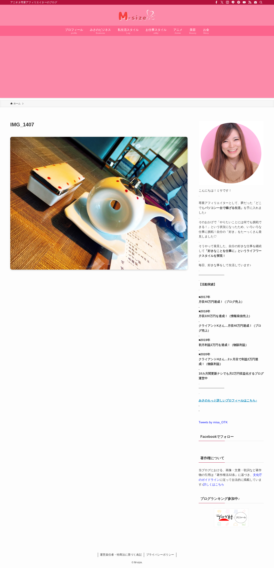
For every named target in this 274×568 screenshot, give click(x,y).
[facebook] (216, 2)
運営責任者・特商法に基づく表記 (121, 554)
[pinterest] (238, 2)
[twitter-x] (222, 2)
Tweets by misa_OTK (213, 422)
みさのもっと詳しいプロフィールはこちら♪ (228, 400)
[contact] (255, 2)
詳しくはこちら (213, 484)
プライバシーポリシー (160, 554)
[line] (233, 2)
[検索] (261, 2)
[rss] (250, 2)
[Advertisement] (137, 68)
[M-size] (137, 15)
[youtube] (244, 2)
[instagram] (227, 2)
